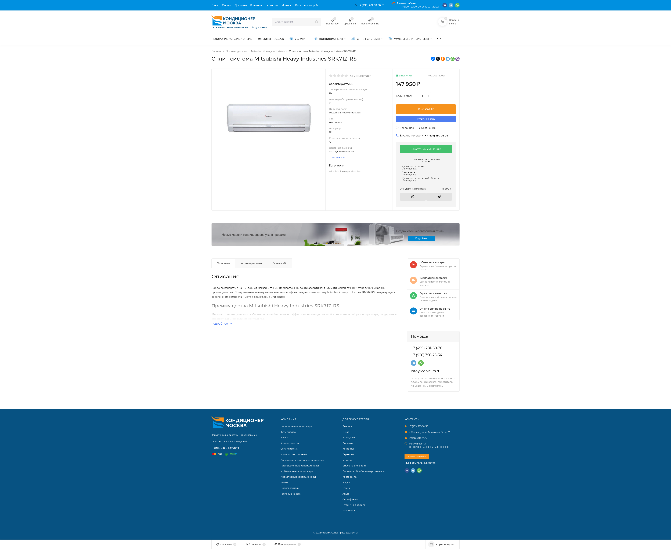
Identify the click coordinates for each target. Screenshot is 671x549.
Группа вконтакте (444, 5)
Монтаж (347, 460)
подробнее (220, 323)
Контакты (348, 448)
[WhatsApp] (452, 59)
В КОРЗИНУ (426, 109)
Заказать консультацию (426, 149)
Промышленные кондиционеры (299, 465)
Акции (346, 493)
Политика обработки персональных (363, 471)
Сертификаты (350, 499)
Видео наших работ (354, 465)
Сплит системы (289, 448)
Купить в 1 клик (426, 119)
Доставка (347, 443)
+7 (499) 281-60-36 (369, 5)
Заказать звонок (417, 456)
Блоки (284, 482)
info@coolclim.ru (425, 371)
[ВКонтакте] (433, 59)
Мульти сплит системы (293, 454)
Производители (236, 51)
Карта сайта (349, 476)
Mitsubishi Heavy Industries (268, 51)
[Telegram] (448, 59)
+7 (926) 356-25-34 (426, 355)
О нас (345, 432)
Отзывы (347, 488)
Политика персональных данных (229, 441)
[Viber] (457, 59)
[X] (438, 59)
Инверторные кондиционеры (298, 476)
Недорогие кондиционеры (296, 426)
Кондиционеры (335, 234)
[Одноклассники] (443, 59)
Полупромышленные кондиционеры (302, 460)
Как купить (348, 437)
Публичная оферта (353, 504)
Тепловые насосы (290, 493)
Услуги (284, 437)
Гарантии (348, 454)
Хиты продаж (288, 432)
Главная (216, 51)
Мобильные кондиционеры (296, 471)
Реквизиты (348, 510)
